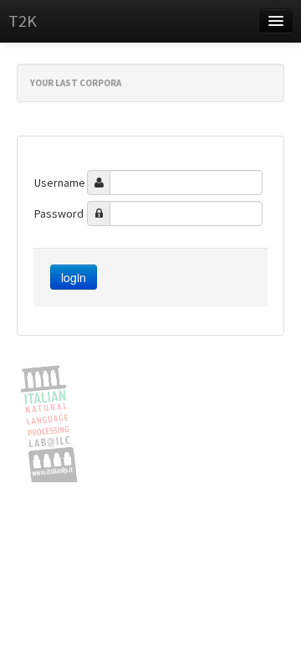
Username (59, 182)
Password (59, 213)
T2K (22, 20)
